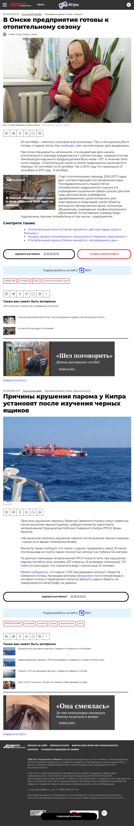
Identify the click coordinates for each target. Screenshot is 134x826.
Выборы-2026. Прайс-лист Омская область (95, 745)
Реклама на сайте (37, 745)
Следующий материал (69, 816)
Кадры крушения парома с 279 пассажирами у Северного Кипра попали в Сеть (61, 659)
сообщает (67, 145)
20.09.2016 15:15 (11, 14)
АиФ (66, 125)
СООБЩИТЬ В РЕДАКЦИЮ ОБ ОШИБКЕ (60, 749)
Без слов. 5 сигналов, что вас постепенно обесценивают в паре (52, 682)
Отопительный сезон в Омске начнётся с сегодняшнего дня (72, 240)
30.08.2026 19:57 (11, 391)
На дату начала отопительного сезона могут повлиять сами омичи (76, 236)
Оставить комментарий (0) (104, 254)
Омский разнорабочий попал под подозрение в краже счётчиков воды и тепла (61, 317)
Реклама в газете (59, 745)
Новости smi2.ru (14, 380)
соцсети (7, 504)
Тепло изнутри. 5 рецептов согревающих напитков (30, 306)
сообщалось (39, 572)
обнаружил (84, 575)
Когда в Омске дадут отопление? (36, 328)
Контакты (33, 749)
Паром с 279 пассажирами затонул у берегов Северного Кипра (52, 671)
